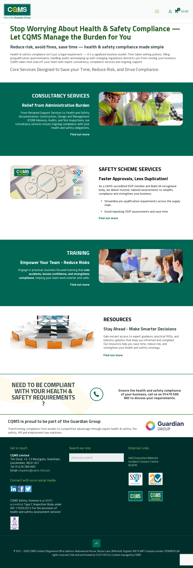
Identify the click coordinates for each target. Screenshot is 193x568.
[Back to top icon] (96, 543)
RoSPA (132, 465)
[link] (164, 425)
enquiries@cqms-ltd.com (34, 470)
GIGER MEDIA (103, 555)
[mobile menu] (157, 11)
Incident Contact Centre (143, 461)
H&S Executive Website (143, 458)
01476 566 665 (25, 466)
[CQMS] (17, 11)
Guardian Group (85, 421)
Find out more (80, 134)
